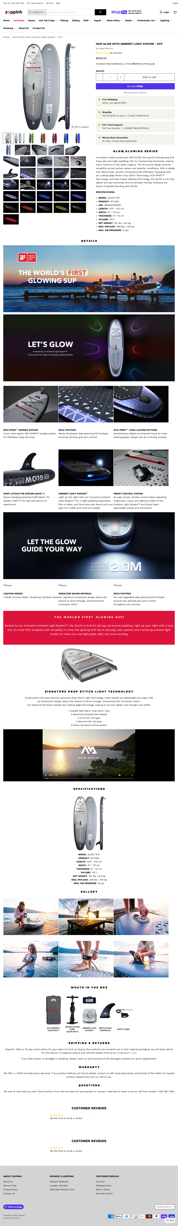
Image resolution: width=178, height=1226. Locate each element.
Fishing (64, 20)
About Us (24, 28)
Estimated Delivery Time (62, 1189)
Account (100, 1181)
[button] (103, 53)
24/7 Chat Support (35, 3)
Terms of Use (9, 1185)
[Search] (100, 12)
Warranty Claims (104, 1193)
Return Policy (103, 1189)
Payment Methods (59, 1181)
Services (49, 3)
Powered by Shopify (11, 1218)
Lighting (165, 20)
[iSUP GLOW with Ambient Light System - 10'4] (8, 138)
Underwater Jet (146, 20)
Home (6, 20)
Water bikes (113, 20)
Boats (128, 20)
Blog (58, 3)
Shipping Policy (103, 1185)
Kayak (98, 20)
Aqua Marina (106, 48)
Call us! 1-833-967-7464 (13, 3)
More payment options (135, 92)
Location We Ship (58, 1185)
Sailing (76, 20)
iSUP (86, 20)
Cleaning (8, 28)
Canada (163, 1207)
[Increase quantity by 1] (120, 77)
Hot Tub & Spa (47, 20)
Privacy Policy (10, 1189)
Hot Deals (19, 20)
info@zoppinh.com (126, 1052)
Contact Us (39, 28)
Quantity (100, 71)
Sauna (31, 20)
